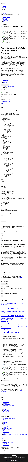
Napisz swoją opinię (5, 84)
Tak (2, 215)
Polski (4, 6)
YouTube (5, 395)
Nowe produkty (6, 410)
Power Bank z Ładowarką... (10, 324)
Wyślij (6, 283)
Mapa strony (6, 432)
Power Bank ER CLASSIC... (10, 309)
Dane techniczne (6, 404)
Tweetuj (5, 81)
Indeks (2, 105)
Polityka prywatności (7, 428)
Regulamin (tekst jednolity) (9, 418)
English (5, 7)
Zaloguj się (5, 443)
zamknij (14, 456)
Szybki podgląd (4, 306)
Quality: (5, 268)
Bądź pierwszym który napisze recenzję (9, 210)
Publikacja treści (6, 429)
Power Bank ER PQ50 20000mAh (12, 316)
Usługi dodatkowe (7, 421)
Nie (1, 221)
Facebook (5, 393)
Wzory (4, 427)
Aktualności (5, 408)
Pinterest (5, 82)
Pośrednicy (5, 426)
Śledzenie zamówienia (8, 442)
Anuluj (2, 283)
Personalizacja (6, 403)
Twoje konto (3, 438)
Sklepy (4, 433)
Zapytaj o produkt (7, 86)
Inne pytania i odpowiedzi (8, 405)
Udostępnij (5, 80)
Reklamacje (5, 424)
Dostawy (5, 423)
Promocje (5, 409)
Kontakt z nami (4, 1)
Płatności (5, 422)
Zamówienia (6, 402)
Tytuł (2, 270)
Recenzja (3, 275)
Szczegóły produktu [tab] (7, 101)
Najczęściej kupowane (8, 411)
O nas (4, 406)
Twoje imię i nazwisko (6, 272)
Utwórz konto (6, 445)
